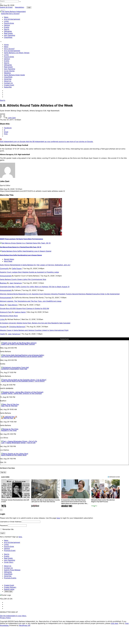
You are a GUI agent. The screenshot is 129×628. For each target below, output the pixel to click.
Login (29, 7)
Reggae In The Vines (9, 430)
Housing (3, 327)
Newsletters (19, 7)
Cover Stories (9, 71)
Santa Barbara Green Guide (14, 75)
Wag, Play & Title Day (9, 406)
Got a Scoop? (14, 14)
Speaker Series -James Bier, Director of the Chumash (21, 393)
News (6, 17)
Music (2, 305)
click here (114, 623)
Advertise (7, 79)
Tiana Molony (12, 305)
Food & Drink (9, 23)
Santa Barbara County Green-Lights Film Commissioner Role (23, 279)
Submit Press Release (12, 570)
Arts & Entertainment (12, 19)
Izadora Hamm (20, 312)
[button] (15, 493)
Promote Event (9, 550)
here (58, 518)
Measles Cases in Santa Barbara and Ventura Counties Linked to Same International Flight (34, 330)
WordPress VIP (24, 625)
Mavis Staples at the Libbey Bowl (14, 455)
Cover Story (8, 562)
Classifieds (8, 37)
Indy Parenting (9, 35)
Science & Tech (6, 312)
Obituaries (8, 31)
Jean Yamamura (15, 283)
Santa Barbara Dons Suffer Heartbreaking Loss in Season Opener (21, 255)
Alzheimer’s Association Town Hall (14, 369)
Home (6, 45)
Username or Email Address (10, 522)
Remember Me (8, 529)
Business (3, 283)
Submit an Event (6, 7)
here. (20, 537)
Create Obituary (10, 587)
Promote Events (10, 578)
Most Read (8, 261)
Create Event (9, 85)
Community (4, 268)
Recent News (9, 259)
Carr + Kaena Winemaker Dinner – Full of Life (18, 443)
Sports (6, 29)
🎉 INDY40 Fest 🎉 (8, 418)
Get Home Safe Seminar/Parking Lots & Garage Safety (22, 356)
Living (6, 21)
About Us (7, 81)
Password (3, 525)
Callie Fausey (17, 268)
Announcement (6, 276)
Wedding (7, 73)
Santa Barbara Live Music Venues (16, 53)
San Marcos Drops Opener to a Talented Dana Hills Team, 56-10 (20, 247)
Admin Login (8, 591)
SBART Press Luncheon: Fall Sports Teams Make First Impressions (21, 239)
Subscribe (5, 14)
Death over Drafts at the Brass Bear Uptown (18, 344)
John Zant (12, 118)
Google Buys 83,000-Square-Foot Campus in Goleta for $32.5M (24, 308)
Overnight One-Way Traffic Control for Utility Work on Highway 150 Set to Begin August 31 (34, 287)
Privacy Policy (5, 618)
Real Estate (8, 33)
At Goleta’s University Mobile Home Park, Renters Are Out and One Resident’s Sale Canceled (35, 323)
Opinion (7, 25)
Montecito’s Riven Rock (9, 316)
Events (6, 27)
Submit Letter (9, 589)
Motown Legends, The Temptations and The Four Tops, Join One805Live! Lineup (30, 301)
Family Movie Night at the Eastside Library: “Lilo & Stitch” (23, 381)
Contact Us (8, 83)
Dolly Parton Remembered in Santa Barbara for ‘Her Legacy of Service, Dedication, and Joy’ (35, 265)
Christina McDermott (17, 327)
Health (2, 334)
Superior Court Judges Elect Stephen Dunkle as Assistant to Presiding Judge (29, 272)
